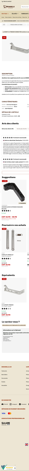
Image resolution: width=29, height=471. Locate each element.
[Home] (3, 25)
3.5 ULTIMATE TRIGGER (7, 305)
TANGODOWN (4, 205)
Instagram (14, 404)
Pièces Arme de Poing (17, 17)
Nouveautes (5, 378)
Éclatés (14, 13)
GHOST (3, 253)
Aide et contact (7, 1)
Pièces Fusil (24, 17)
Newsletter (4, 385)
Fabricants (4, 371)
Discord (6, 404)
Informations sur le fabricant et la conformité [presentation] (14, 325)
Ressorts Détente (5, 266)
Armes (3, 17)
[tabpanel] (14, 247)
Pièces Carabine (8, 17)
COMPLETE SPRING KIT (7, 255)
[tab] (14, 325)
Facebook (23, 404)
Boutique (4, 13)
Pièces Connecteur (5, 316)
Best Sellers (4, 374)
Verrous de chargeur (5, 219)
